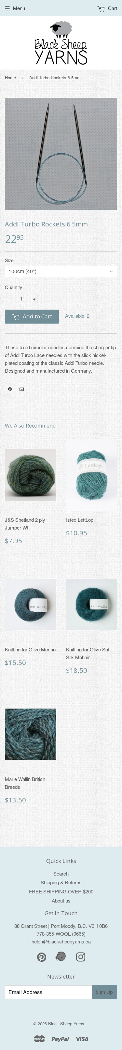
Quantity (13, 287)
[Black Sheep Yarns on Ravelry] (61, 960)
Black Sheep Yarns (66, 1023)
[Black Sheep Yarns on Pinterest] (10, 389)
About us (61, 900)
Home (10, 77)
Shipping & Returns (61, 882)
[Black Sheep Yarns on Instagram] (22, 389)
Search (61, 873)
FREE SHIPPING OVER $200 (61, 891)
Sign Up (104, 992)
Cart (112, 8)
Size (9, 260)
